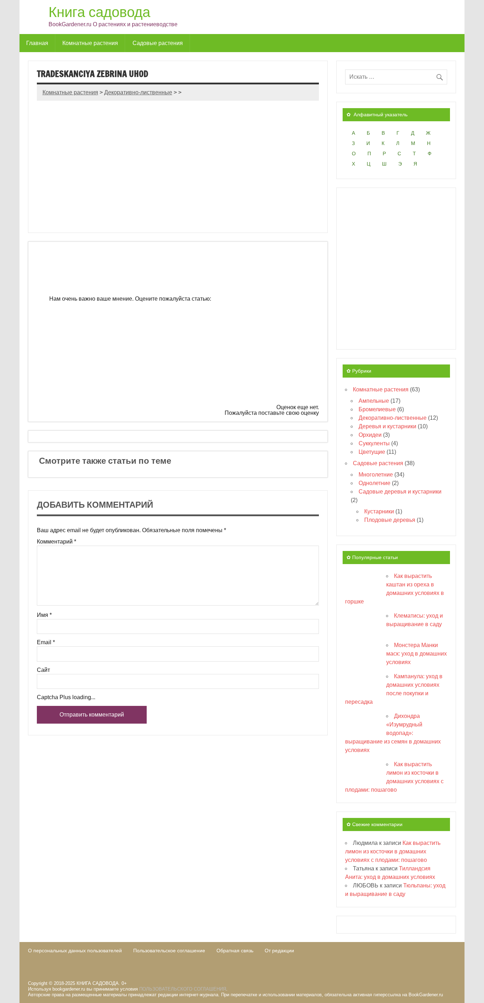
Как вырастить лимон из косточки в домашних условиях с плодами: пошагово (392, 851)
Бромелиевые (377, 409)
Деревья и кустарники (387, 426)
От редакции (279, 950)
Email (46, 642)
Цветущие (372, 452)
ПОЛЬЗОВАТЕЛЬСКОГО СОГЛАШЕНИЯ (182, 989)
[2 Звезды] (159, 328)
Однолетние (374, 483)
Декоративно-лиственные (393, 418)
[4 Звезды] (115, 382)
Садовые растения (158, 43)
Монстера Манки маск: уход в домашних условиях (416, 653)
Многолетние (376, 475)
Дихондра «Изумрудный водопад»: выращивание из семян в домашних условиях (393, 733)
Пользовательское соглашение (169, 950)
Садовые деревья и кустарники (400, 492)
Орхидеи (370, 435)
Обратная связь (234, 950)
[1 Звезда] (266, 274)
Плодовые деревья (389, 520)
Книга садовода (99, 11)
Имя (44, 615)
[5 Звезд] (222, 382)
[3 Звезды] (266, 328)
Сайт (43, 670)
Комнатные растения (90, 43)
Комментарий (56, 542)
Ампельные (374, 401)
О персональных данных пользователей (75, 950)
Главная (37, 43)
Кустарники (379, 511)
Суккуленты (374, 443)
